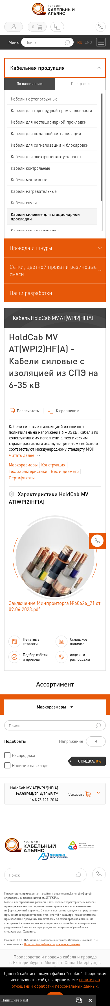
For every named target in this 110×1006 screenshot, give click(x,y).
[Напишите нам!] (79, 1000)
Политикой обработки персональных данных (52, 944)
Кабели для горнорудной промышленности (51, 110)
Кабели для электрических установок (46, 156)
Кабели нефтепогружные (34, 99)
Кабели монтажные (29, 179)
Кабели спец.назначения (35, 230)
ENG (88, 42)
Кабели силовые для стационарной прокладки (45, 216)
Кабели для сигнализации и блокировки (50, 145)
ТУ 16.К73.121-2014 (34, 793)
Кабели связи (24, 202)
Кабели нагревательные (34, 191)
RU (79, 42)
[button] (55, 68)
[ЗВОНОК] (97, 542)
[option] (55, 557)
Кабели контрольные (30, 168)
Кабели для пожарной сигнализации (46, 133)
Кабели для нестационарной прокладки (49, 122)
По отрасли (80, 83)
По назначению (30, 83)
